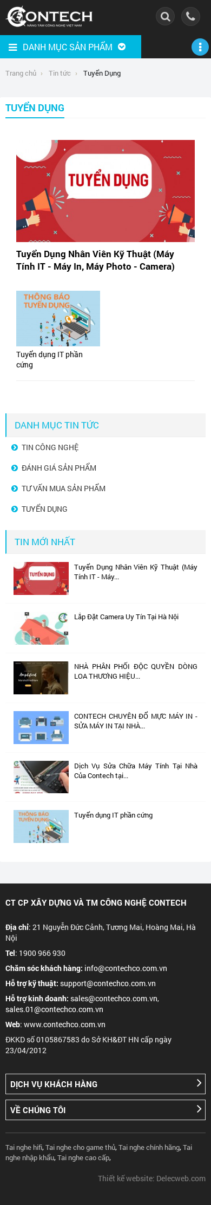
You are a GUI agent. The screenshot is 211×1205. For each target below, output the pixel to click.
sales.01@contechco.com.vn (54, 1009)
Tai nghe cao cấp (83, 1157)
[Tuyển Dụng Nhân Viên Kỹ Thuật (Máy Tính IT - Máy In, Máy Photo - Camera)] (41, 592)
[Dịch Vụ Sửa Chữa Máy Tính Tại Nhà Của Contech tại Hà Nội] (41, 790)
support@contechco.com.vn (108, 983)
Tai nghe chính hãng (149, 1147)
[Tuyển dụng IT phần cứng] (41, 840)
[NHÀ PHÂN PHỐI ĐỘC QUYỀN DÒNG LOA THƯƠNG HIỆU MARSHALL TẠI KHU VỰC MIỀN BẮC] (41, 692)
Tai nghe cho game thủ (80, 1147)
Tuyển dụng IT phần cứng (113, 815)
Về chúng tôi (37, 1109)
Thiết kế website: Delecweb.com (152, 1178)
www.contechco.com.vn (65, 1024)
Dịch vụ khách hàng (53, 1084)
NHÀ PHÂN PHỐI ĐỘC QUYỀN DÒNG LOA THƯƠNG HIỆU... (135, 671)
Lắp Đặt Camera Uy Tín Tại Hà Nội (126, 616)
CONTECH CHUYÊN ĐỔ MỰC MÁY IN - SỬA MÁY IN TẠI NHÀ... (135, 721)
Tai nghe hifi (23, 1147)
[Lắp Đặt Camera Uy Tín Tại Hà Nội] (41, 642)
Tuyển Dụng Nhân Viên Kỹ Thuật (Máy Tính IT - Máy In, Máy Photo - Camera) (95, 259)
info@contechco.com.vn (125, 968)
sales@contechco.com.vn (113, 998)
